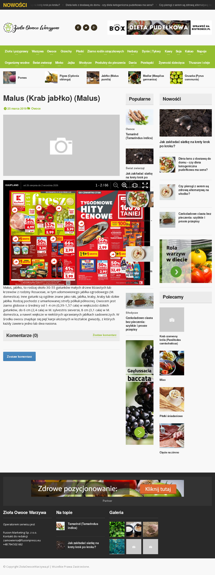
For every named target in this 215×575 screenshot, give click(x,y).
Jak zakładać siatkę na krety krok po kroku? (139, 177)
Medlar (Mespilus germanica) (153, 77)
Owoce (36, 108)
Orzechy (66, 51)
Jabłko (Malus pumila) (110, 77)
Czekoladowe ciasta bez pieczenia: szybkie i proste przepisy (139, 323)
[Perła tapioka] (133, 529)
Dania (129, 211)
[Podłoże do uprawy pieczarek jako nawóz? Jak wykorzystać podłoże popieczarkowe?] (150, 529)
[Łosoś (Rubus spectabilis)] (133, 546)
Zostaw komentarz (105, 335)
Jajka (71, 62)
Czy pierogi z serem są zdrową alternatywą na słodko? (181, 5)
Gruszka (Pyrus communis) (194, 77)
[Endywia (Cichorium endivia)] (117, 529)
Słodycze (132, 266)
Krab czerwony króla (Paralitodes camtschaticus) (170, 339)
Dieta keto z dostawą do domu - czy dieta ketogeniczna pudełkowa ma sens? (101, 5)
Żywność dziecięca (172, 62)
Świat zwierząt (135, 168)
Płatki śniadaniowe (171, 416)
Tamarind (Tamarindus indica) (139, 136)
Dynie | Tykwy (151, 51)
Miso (162, 380)
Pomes (22, 78)
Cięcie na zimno (169, 452)
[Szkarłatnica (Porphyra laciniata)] (117, 546)
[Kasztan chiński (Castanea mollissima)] (150, 546)
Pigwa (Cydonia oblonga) (69, 77)
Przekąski (147, 62)
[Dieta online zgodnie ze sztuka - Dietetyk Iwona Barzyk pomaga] (186, 261)
